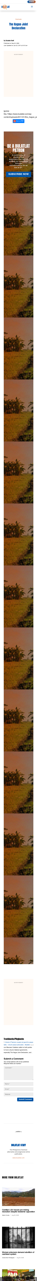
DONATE (31, 1)
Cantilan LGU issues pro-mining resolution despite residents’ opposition (18, 1202)
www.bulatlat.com (18, 1158)
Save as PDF (20, 121)
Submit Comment (25, 1099)
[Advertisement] (18, 75)
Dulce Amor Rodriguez (8, 1257)
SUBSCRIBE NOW (18, 174)
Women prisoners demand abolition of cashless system (18, 1244)
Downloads (18, 19)
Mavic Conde (5, 1215)
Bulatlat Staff (10, 40)
